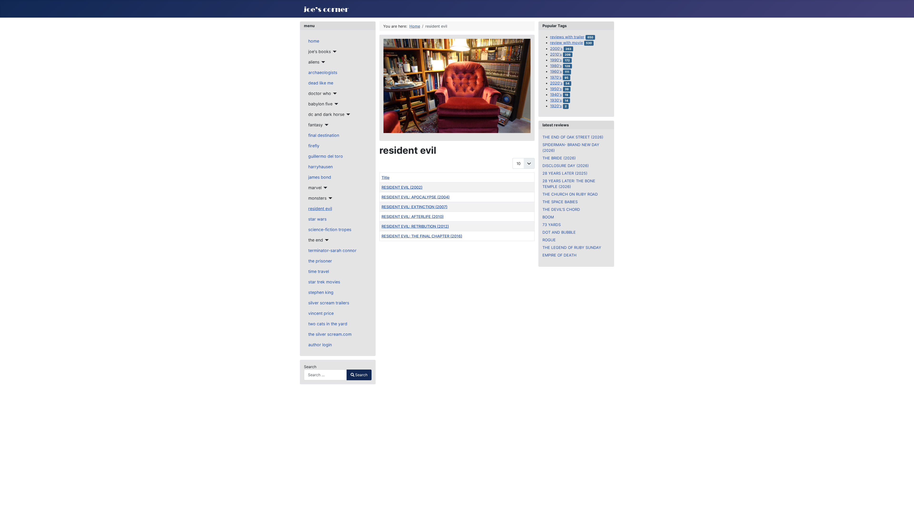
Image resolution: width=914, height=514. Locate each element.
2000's (556, 48)
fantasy (315, 124)
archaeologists (322, 72)
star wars (317, 219)
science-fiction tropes (329, 229)
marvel (315, 187)
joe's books (319, 51)
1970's (555, 77)
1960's (556, 71)
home (313, 41)
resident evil (320, 208)
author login (320, 344)
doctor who (319, 93)
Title (385, 177)
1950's (556, 88)
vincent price (321, 313)
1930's (556, 100)
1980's (556, 65)
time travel (318, 271)
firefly (313, 145)
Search (310, 366)
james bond (319, 177)
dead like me (320, 82)
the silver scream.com (330, 334)
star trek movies (324, 281)
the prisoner (320, 260)
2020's (556, 83)
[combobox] (325, 375)
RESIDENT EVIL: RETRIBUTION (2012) (415, 226)
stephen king (320, 292)
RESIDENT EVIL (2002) (402, 187)
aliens (313, 61)
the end (315, 239)
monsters (317, 198)
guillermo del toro (325, 156)
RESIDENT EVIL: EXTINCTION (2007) (414, 206)
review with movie (566, 42)
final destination (323, 135)
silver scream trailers (328, 302)
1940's (556, 94)
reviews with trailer (567, 37)
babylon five (320, 103)
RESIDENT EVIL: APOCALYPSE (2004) (416, 197)
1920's (556, 106)
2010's (556, 54)
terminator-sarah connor (332, 250)
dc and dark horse (326, 114)
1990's (556, 60)
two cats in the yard (327, 323)
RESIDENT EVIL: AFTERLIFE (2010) (413, 216)
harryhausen (320, 166)
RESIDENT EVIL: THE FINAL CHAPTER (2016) (422, 236)
